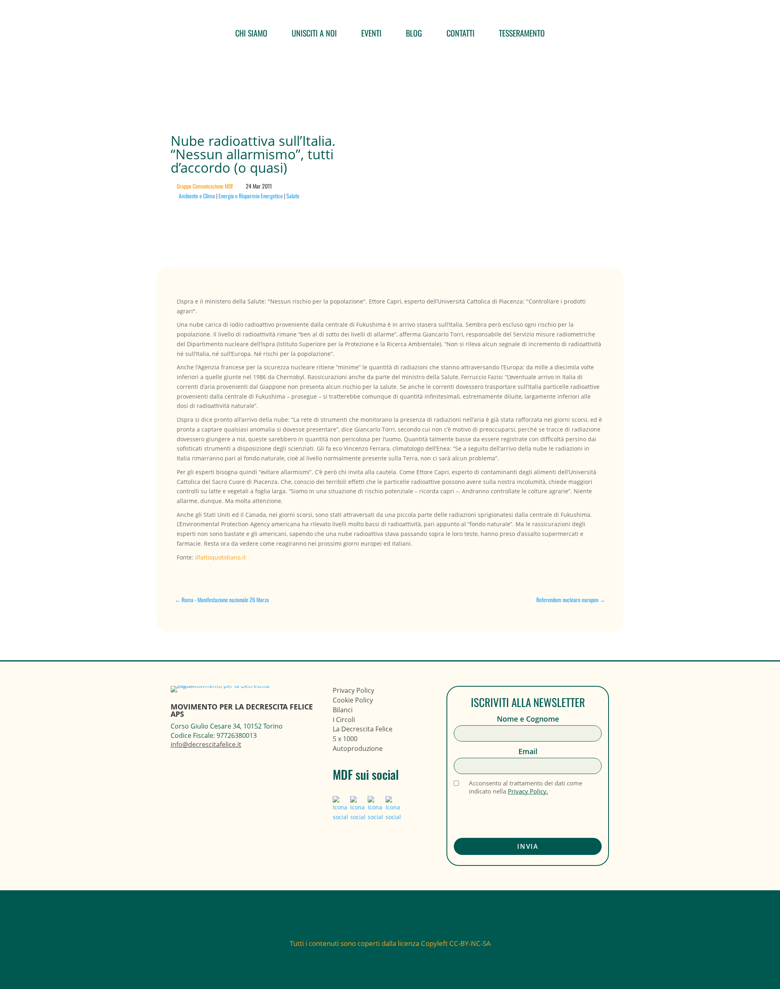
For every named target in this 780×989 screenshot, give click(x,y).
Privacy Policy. (528, 791)
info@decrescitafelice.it (206, 744)
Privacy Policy (353, 690)
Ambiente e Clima (197, 195)
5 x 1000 (345, 738)
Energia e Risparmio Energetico (251, 195)
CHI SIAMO (251, 33)
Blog (414, 33)
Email (527, 751)
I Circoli (344, 719)
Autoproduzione (358, 748)
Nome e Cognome (528, 719)
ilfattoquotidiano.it (220, 557)
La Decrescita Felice (362, 728)
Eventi (371, 33)
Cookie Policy (353, 700)
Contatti (460, 33)
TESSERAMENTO (522, 33)
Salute (292, 195)
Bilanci (343, 709)
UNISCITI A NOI (314, 33)
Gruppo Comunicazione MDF (205, 186)
